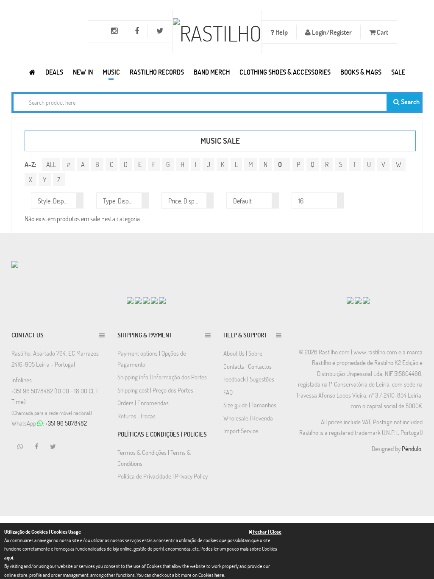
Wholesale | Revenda (248, 418)
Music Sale (220, 140)
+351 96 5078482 (66, 423)
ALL (51, 164)
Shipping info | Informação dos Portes (162, 377)
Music (111, 71)
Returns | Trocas (136, 416)
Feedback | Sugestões (248, 379)
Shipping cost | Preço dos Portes (155, 390)
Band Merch (212, 71)
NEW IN (83, 71)
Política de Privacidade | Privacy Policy (162, 476)
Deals (54, 71)
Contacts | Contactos (247, 366)
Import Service (240, 430)
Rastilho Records (157, 71)
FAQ (228, 392)
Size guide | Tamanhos (249, 405)
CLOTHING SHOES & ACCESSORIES (285, 71)
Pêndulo (411, 448)
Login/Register (331, 32)
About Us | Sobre (242, 353)
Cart (382, 32)
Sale (398, 71)
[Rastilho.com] (32, 72)
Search (410, 101)
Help (281, 32)
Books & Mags (360, 71)
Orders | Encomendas (143, 402)
